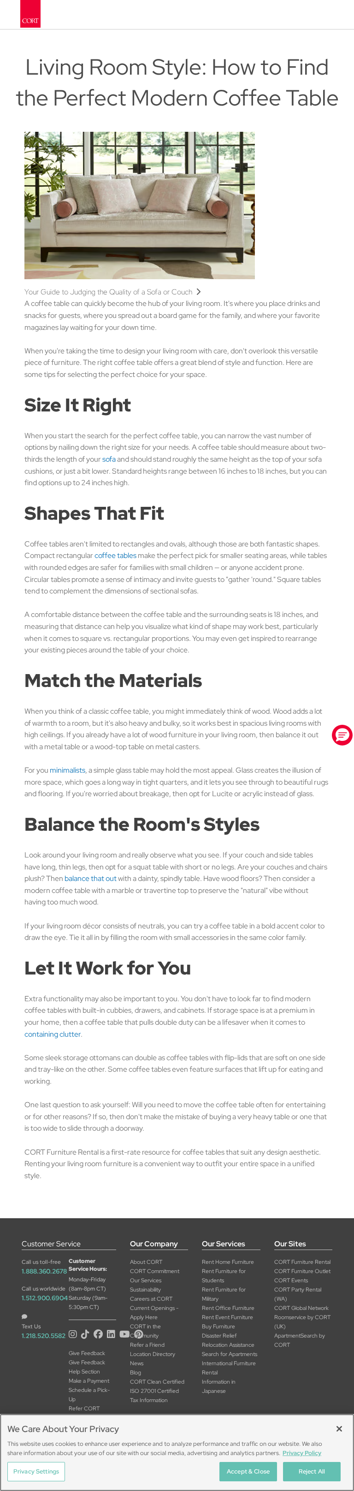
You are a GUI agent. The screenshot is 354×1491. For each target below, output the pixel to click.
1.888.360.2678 (44, 1271)
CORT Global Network (301, 1308)
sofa (109, 459)
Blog (135, 1372)
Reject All (312, 1471)
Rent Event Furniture (227, 1317)
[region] (177, 1452)
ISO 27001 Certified (154, 1391)
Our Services (145, 1280)
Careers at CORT (151, 1299)
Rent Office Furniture (228, 1308)
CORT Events (291, 1280)
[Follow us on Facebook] (99, 1334)
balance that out (91, 878)
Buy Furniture (218, 1326)
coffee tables (115, 555)
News (136, 1363)
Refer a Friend (147, 1345)
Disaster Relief (219, 1335)
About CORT (146, 1262)
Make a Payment (89, 1381)
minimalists (67, 770)
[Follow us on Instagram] (74, 1334)
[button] (342, 735)
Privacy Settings (36, 1471)
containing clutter (52, 1034)
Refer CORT (84, 1408)
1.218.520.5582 (43, 1336)
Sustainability (145, 1289)
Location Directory (152, 1354)
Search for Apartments (229, 1354)
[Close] (339, 1429)
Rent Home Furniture (228, 1262)
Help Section (84, 1371)
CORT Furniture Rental (302, 1262)
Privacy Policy (302, 1453)
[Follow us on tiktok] (86, 1334)
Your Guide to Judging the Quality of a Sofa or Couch (110, 292)
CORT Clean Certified (157, 1381)
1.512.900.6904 (45, 1298)
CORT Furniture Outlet (302, 1271)
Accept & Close (248, 1471)
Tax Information (149, 1400)
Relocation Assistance (228, 1345)
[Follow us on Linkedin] (112, 1334)
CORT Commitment (154, 1271)
